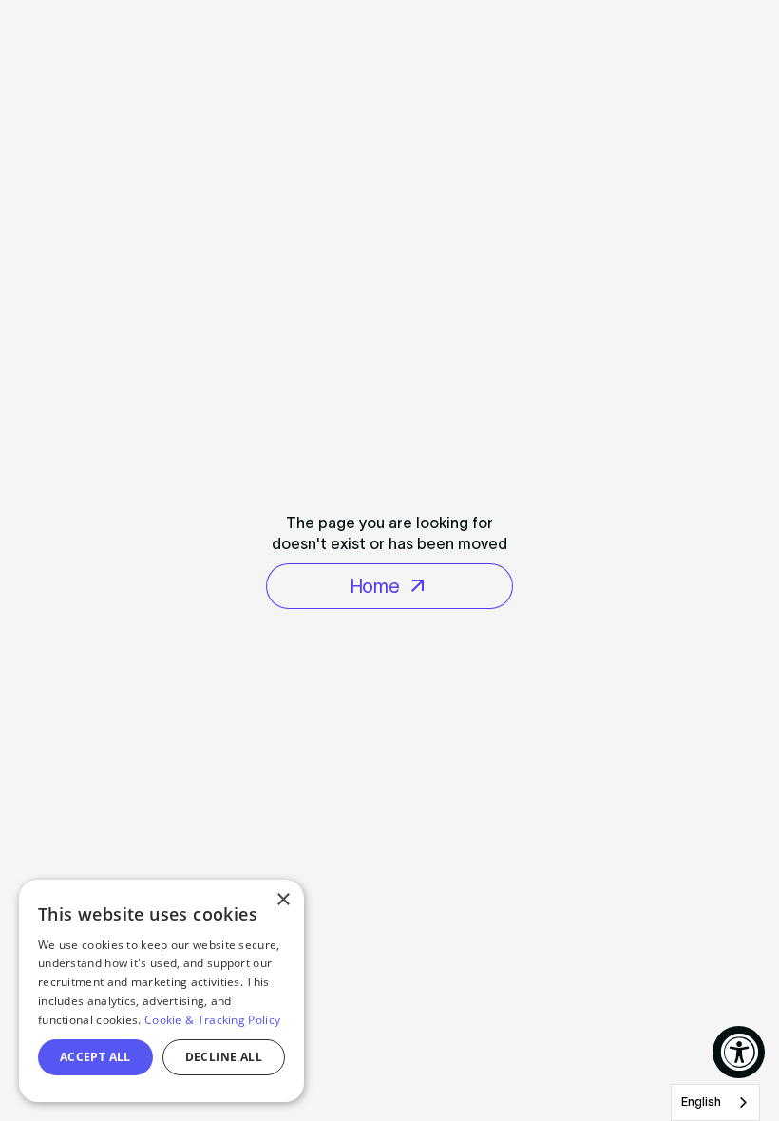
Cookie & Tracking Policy (212, 1020)
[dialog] (161, 991)
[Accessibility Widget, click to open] (738, 1052)
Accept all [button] (95, 1057)
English (701, 1101)
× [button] (283, 900)
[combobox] (715, 1102)
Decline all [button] (223, 1057)
